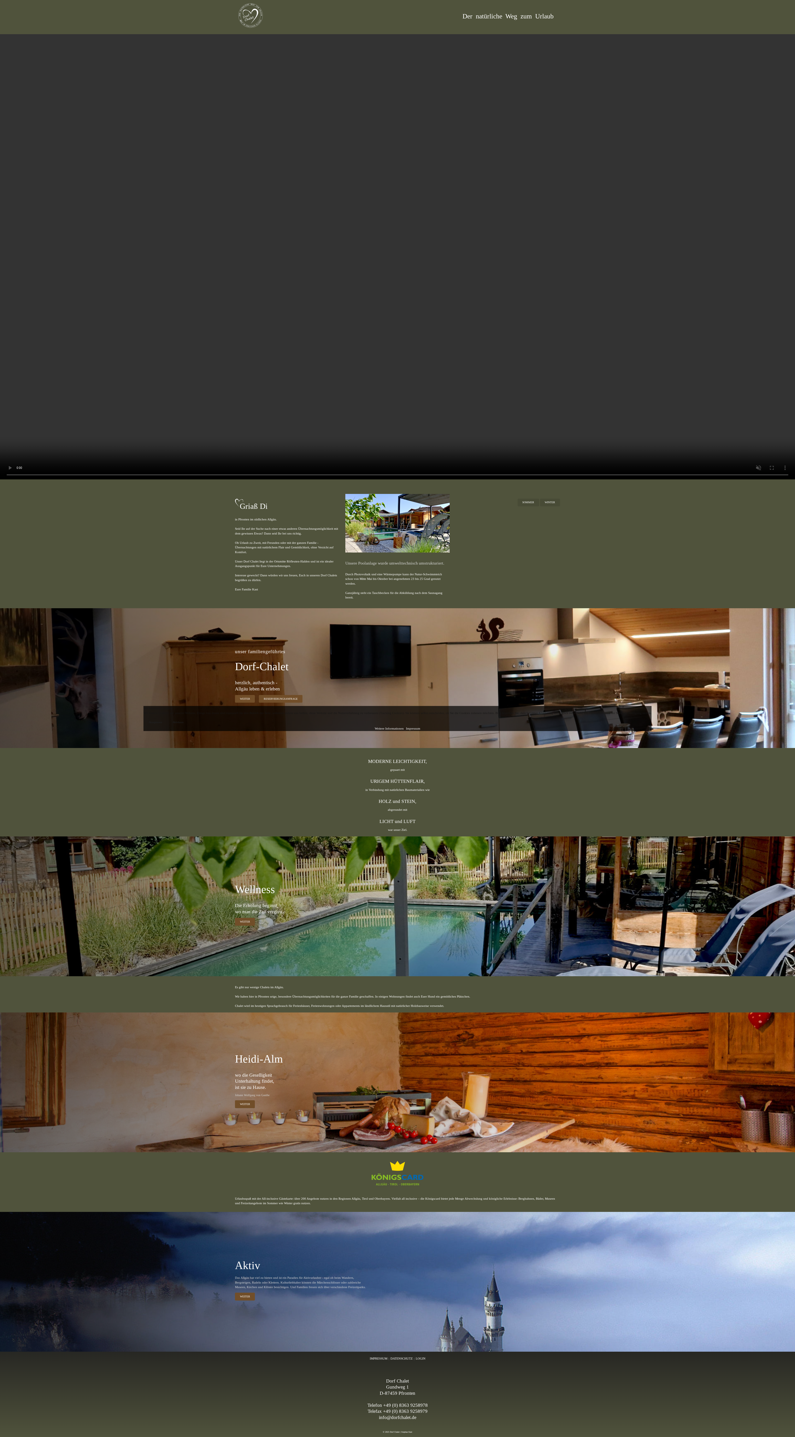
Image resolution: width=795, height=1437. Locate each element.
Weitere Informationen (389, 728)
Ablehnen (178, 722)
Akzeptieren (155, 722)
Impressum (413, 728)
